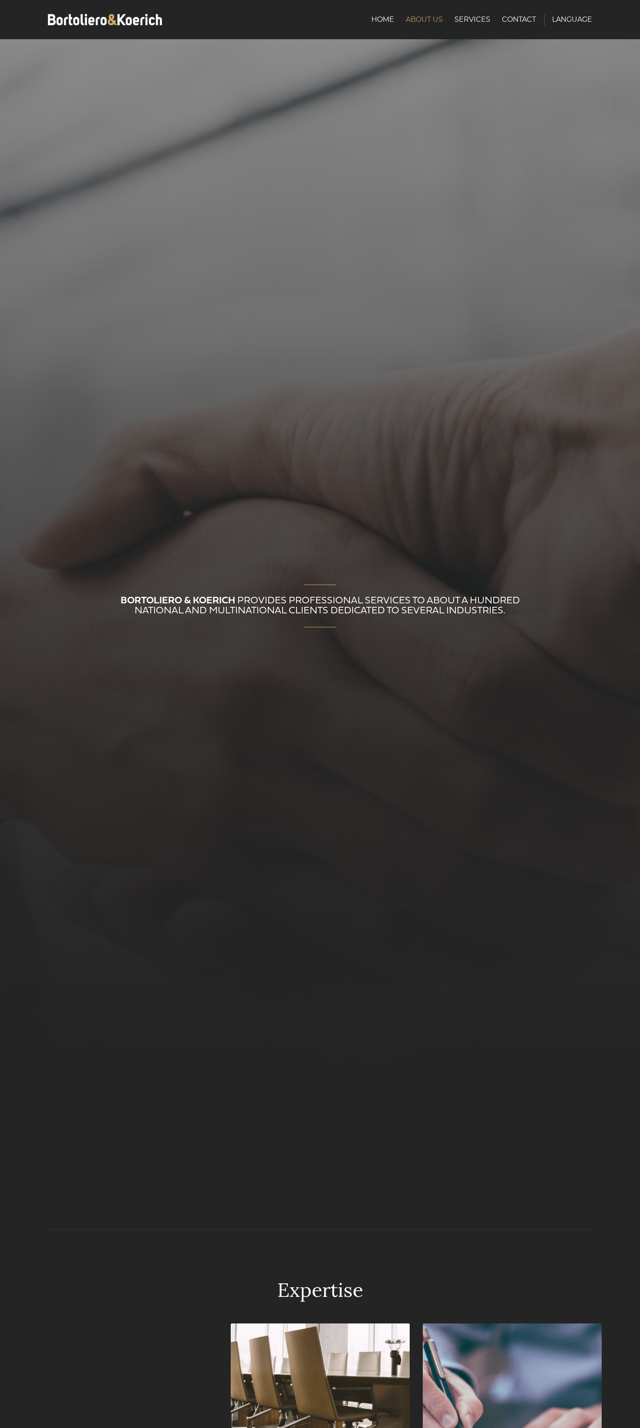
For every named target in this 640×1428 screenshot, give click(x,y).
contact (519, 19)
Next (622, 1414)
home (382, 19)
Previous (16, 1414)
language (572, 19)
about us (424, 19)
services (472, 19)
